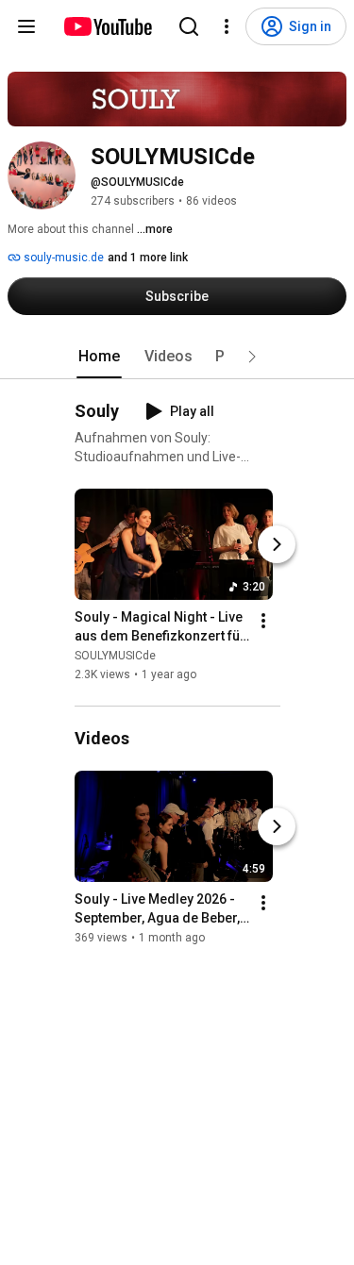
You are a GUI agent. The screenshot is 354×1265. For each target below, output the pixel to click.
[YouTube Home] (107, 26)
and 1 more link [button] (148, 257)
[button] (252, 356)
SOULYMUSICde (115, 655)
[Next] (276, 544)
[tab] (99, 356)
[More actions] (263, 621)
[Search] (188, 26)
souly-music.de (62, 257)
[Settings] (226, 26)
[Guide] (26, 26)
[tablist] (177, 356)
